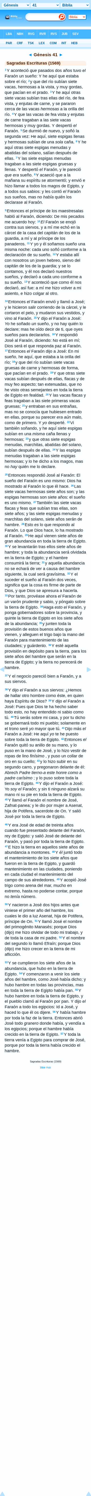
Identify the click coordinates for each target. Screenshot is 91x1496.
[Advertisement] (45, 1108)
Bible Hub (45, 1067)
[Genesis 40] (6, 680)
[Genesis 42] (85, 680)
